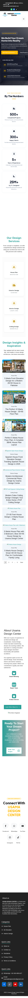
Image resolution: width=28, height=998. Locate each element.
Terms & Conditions (10, 961)
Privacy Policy (8, 957)
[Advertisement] (14, 216)
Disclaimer (7, 953)
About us (6, 946)
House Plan (14, 375)
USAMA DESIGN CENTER (9, 901)
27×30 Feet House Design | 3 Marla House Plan (14, 516)
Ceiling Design (14, 492)
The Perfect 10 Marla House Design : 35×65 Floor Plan (14, 411)
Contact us (7, 950)
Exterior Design (14, 454)
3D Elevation (8, 930)
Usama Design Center (13, 992)
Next (21, 562)
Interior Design (8, 933)
